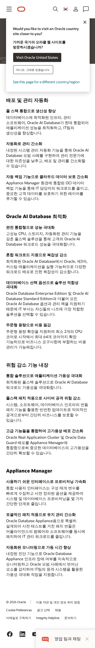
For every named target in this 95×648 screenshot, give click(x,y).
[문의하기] (86, 9)
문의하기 (70, 618)
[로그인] (76, 9)
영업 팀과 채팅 (67, 639)
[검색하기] (55, 9)
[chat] (45, 639)
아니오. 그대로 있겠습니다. (33, 69)
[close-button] (87, 639)
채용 (58, 610)
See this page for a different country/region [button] (46, 81)
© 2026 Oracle (16, 602)
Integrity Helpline (47, 618)
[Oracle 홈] (21, 9)
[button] (9, 9)
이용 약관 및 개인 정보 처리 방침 (58, 602)
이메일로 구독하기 (18, 618)
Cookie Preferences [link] (19, 610)
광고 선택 (43, 610)
